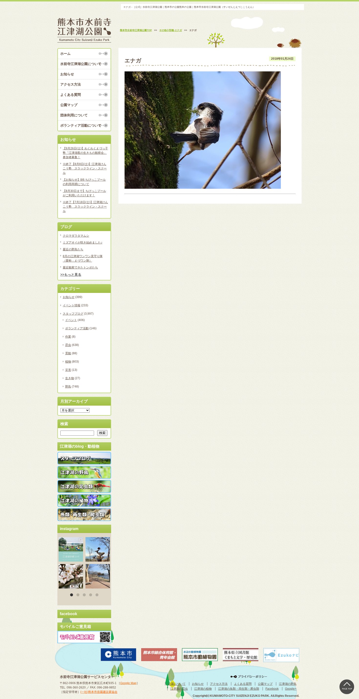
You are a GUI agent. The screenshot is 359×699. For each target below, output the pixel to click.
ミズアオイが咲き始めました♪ (82, 242)
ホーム (65, 53)
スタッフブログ (73, 313)
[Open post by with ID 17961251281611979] (71, 549)
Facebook (272, 688)
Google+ (290, 688)
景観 (68, 353)
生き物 (69, 378)
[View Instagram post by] (80, 559)
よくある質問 (70, 95)
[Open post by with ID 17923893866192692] (97, 549)
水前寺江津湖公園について (80, 64)
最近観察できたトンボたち (80, 267)
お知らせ (67, 74)
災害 (68, 370)
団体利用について (74, 115)
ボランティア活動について (80, 125)
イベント (71, 320)
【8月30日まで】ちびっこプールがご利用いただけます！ (84, 193)
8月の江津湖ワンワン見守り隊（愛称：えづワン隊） (83, 258)
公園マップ (68, 105)
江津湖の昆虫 (179, 688)
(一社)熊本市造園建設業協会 (98, 692)
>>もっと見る (70, 275)
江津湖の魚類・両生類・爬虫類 (238, 688)
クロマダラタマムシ (76, 235)
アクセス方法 (70, 84)
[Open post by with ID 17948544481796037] (71, 576)
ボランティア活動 (77, 328)
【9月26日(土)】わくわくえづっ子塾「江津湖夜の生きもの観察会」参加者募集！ (85, 153)
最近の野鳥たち (73, 249)
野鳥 (68, 386)
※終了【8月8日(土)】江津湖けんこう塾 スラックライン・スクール (85, 168)
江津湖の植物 (203, 688)
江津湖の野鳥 (287, 684)
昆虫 (68, 345)
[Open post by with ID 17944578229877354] (97, 576)
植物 (68, 361)
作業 (68, 336)
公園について (177, 684)
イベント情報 (71, 305)
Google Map (128, 683)
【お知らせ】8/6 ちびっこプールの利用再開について (84, 182)
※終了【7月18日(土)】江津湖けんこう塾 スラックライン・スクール (85, 206)
